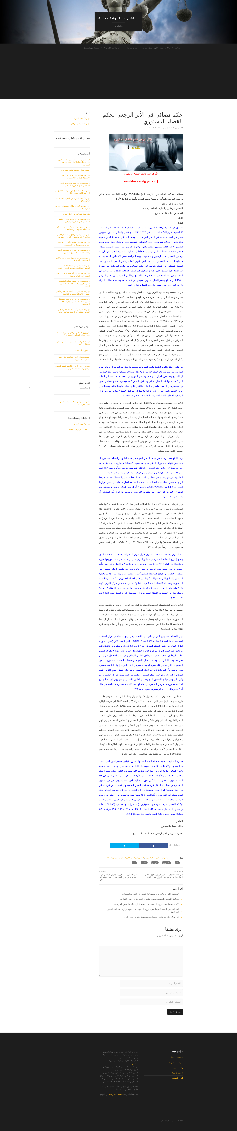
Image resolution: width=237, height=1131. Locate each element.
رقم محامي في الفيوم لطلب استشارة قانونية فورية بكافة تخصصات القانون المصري (74, 283)
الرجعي (154, 863)
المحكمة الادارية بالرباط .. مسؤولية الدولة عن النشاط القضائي (150, 894)
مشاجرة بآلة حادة (82, 351)
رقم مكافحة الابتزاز (113, 48)
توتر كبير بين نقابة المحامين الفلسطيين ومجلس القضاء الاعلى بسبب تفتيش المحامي (74, 162)
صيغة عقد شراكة (176, 1062)
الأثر (177, 863)
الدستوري (166, 863)
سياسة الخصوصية (116, 1094)
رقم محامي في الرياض (80, 123)
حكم (134, 863)
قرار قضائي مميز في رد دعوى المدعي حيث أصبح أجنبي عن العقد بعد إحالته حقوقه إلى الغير (118, 876)
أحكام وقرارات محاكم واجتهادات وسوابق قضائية (125, 858)
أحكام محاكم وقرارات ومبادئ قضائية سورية (161, 858)
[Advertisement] (118, 81)
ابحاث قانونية (132, 48)
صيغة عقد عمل (176, 1057)
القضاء (144, 863)
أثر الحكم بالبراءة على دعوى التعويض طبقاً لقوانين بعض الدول (151, 917)
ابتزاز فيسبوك (177, 1078)
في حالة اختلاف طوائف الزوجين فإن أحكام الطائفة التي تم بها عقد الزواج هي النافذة (164, 874)
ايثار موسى (164, 128)
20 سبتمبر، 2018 (176, 128)
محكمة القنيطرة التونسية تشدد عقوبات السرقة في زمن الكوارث (149, 899)
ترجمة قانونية (177, 1073)
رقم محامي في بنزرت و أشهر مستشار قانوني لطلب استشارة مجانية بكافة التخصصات (74, 301)
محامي (177, 48)
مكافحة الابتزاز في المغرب (79, 429)
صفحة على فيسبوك (91, 48)
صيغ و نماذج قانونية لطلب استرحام (75, 170)
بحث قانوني (178, 1068)
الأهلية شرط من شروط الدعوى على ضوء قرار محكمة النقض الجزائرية (146, 904)
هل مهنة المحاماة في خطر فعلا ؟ (76, 214)
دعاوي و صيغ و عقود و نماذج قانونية (156, 48)
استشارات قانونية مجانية (118, 18)
